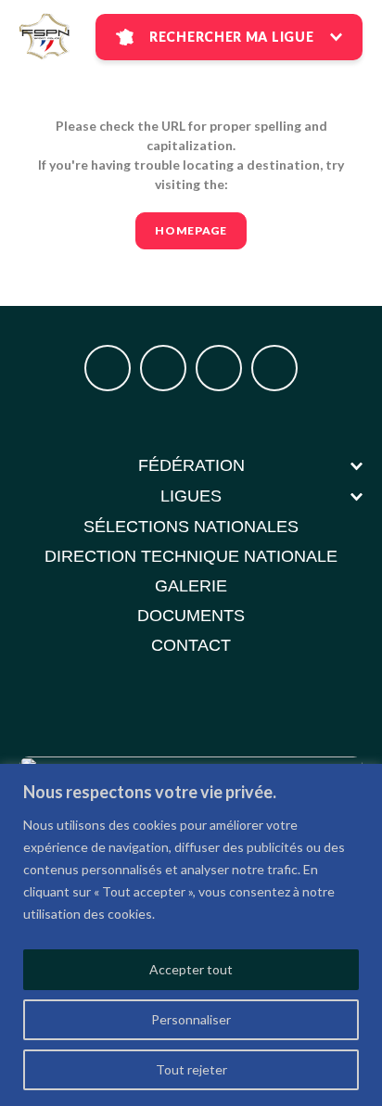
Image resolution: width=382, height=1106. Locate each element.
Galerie (191, 586)
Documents (191, 615)
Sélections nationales (191, 526)
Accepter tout (191, 969)
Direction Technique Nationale (191, 556)
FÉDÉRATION (191, 465)
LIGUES (191, 496)
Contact (191, 645)
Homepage (191, 230)
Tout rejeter (191, 1069)
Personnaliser (191, 1019)
